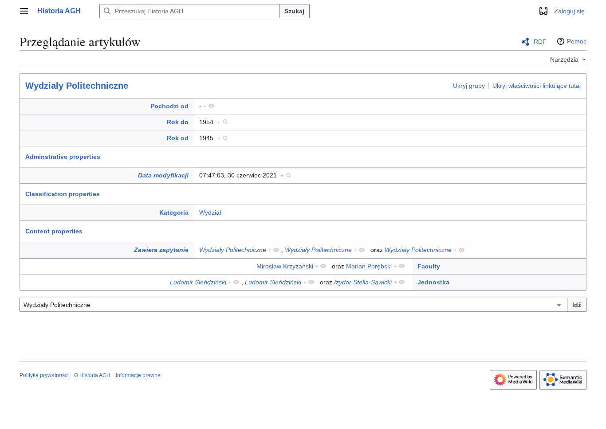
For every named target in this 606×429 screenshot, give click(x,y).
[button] (24, 11)
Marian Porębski (369, 266)
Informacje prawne (138, 375)
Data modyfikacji (163, 175)
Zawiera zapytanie (161, 249)
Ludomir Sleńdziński (198, 282)
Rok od (178, 138)
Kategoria (174, 212)
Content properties (54, 231)
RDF (540, 41)
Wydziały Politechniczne (76, 86)
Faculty (428, 266)
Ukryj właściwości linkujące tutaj (536, 85)
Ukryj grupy (469, 85)
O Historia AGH (92, 375)
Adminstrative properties (62, 156)
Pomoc (576, 41)
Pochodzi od (169, 106)
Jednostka (433, 282)
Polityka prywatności (44, 375)
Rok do (178, 122)
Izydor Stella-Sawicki (363, 282)
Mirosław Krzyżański (284, 266)
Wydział (210, 212)
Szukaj (294, 11)
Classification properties (62, 193)
